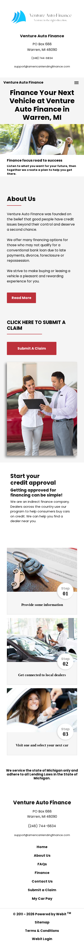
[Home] (42, 17)
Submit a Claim (42, 889)
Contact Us (42, 881)
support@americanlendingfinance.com (42, 66)
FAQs (42, 864)
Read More (21, 297)
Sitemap (42, 922)
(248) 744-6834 (42, 58)
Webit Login (42, 939)
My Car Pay (42, 898)
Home (42, 846)
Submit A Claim (31, 348)
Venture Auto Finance (23, 82)
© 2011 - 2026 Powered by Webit (42, 913)
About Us (42, 855)
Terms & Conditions (42, 930)
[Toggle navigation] (76, 82)
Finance (42, 872)
